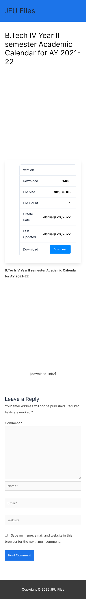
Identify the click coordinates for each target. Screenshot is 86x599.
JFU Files (19, 10)
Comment (13, 423)
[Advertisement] (43, 114)
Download (60, 249)
